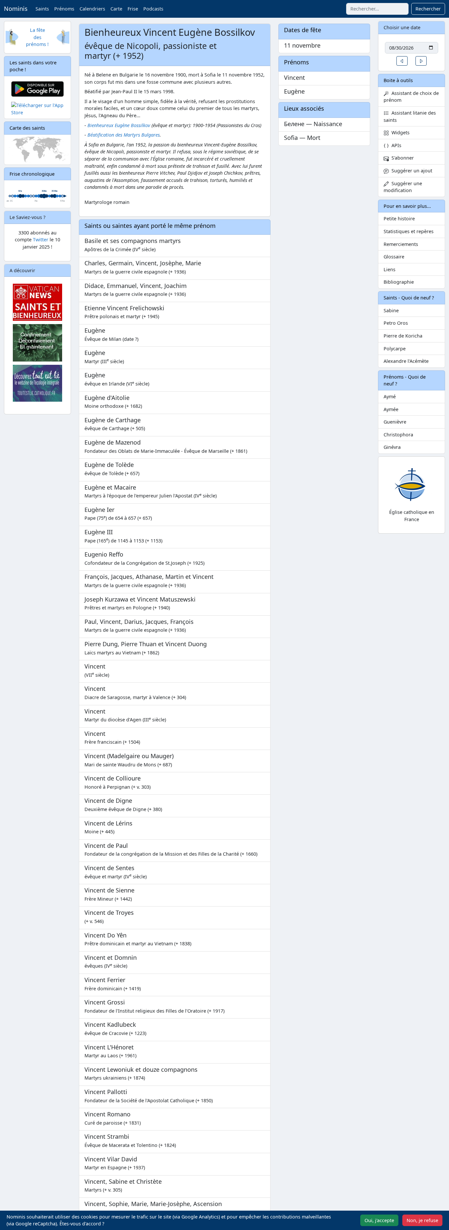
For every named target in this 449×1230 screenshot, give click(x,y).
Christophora (398, 434)
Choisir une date (402, 27)
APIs (395, 145)
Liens (389, 269)
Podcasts (153, 9)
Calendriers (92, 9)
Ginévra (392, 447)
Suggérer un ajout (410, 170)
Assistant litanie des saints (410, 116)
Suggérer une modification (403, 187)
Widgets (399, 132)
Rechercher (428, 9)
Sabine (391, 310)
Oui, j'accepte (379, 1220)
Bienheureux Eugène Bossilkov (118, 125)
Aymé (390, 396)
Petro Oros (396, 323)
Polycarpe (395, 348)
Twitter (40, 239)
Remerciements (401, 244)
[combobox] (377, 9)
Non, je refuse (422, 1220)
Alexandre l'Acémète (406, 361)
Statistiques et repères (409, 231)
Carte (116, 9)
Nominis (16, 8)
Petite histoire (399, 218)
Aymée (391, 409)
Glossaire (394, 256)
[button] (402, 61)
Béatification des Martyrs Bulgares (123, 135)
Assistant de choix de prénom (411, 96)
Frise (133, 9)
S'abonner (401, 158)
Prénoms (64, 9)
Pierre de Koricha (403, 336)
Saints (42, 9)
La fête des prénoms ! (37, 37)
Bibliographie (399, 282)
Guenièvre (395, 422)
